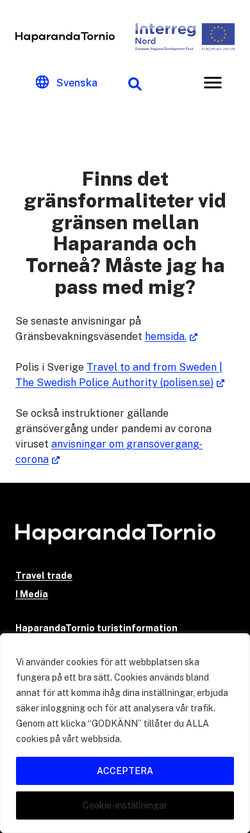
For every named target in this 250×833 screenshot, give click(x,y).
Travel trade (43, 575)
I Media (31, 594)
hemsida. (166, 336)
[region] (125, 733)
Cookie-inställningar (125, 805)
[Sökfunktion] (134, 82)
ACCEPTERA (125, 771)
